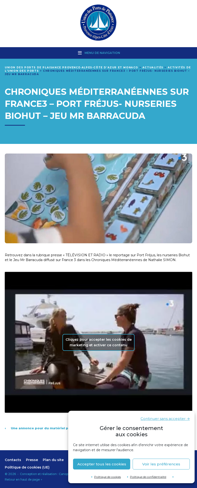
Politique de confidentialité (148, 477)
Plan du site (53, 460)
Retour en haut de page (23, 479)
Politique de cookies (107, 477)
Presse (32, 460)
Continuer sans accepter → (165, 418)
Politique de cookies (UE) (27, 467)
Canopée (65, 474)
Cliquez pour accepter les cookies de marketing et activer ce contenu (99, 342)
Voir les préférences (161, 464)
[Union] (98, 23)
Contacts (13, 460)
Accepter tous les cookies (101, 464)
